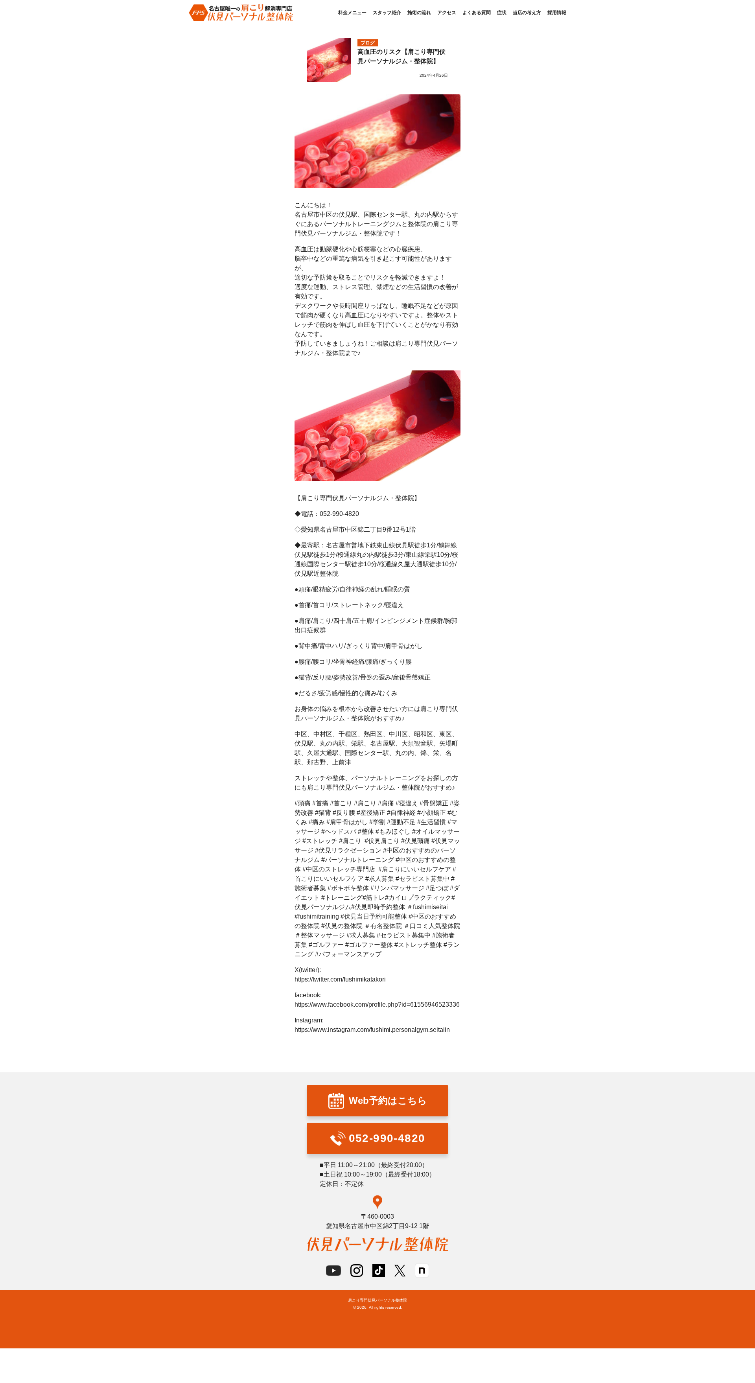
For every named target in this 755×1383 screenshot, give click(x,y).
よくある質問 (476, 12)
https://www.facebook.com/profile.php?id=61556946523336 (377, 1004)
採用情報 (556, 12)
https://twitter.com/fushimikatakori (340, 979)
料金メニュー (352, 12)
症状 (501, 12)
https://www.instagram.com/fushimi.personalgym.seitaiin (372, 1029)
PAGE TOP (732, 1210)
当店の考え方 (527, 12)
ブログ (368, 43)
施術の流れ (419, 12)
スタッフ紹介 (387, 12)
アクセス (446, 12)
